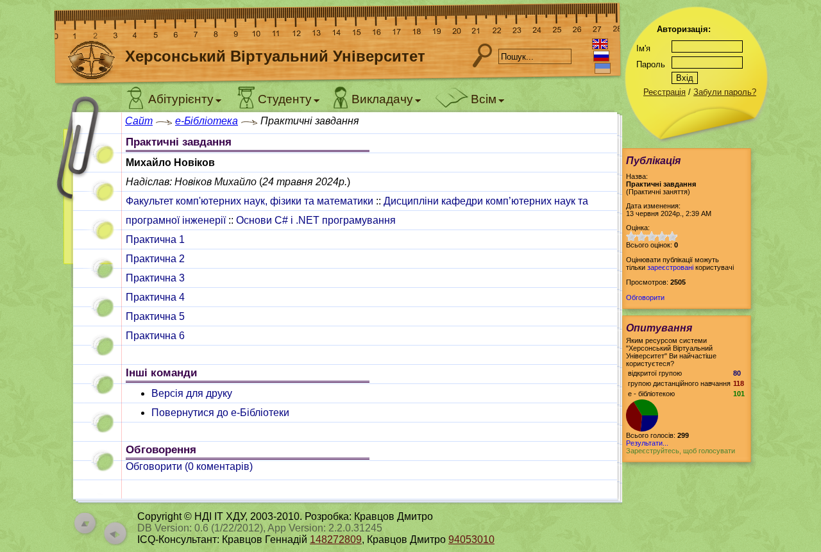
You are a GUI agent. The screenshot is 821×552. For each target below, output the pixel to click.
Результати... (647, 443)
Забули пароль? (724, 92)
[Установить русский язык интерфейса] (601, 56)
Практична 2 (155, 258)
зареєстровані (670, 267)
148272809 (336, 539)
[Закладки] (86, 191)
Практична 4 (155, 297)
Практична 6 (155, 335)
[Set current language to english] (600, 43)
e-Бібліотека (206, 120)
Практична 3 (155, 277)
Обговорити (645, 297)
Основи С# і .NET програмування (316, 220)
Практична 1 (155, 239)
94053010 (471, 539)
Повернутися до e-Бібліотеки (220, 412)
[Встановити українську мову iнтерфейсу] (603, 68)
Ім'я (643, 48)
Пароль (650, 64)
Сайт (139, 120)
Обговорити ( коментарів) (189, 466)
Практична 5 (155, 316)
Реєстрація (664, 92)
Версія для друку (191, 393)
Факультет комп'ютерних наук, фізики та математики (249, 201)
